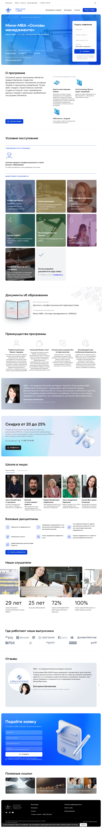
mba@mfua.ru (58, 275)
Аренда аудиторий (69, 811)
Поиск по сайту (68, 807)
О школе (77, 10)
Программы (68, 10)
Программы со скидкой (53, 10)
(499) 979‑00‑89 (47, 814)
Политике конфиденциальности (34, 759)
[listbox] (84, 46)
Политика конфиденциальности (73, 804)
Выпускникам (34, 804)
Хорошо (83, 824)
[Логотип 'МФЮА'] (8, 10)
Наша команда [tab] (10, 470)
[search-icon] (95, 2)
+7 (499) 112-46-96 (44, 3)
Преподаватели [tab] (22, 470)
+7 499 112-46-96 (27, 441)
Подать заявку (90, 10)
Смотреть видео (15, 121)
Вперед (98, 487)
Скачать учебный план (17, 552)
